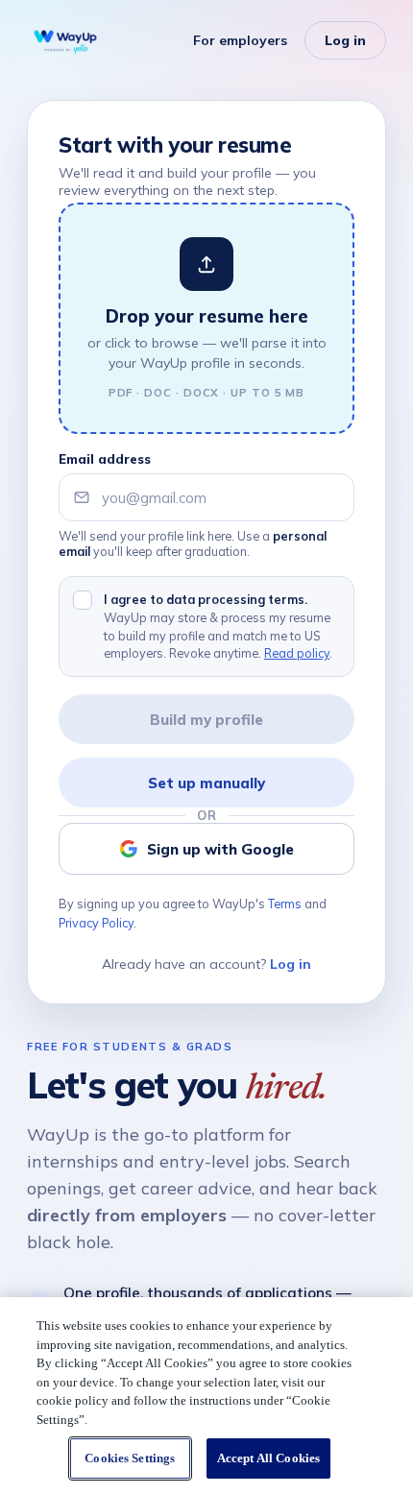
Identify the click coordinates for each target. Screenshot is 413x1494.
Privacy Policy (96, 922)
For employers (240, 40)
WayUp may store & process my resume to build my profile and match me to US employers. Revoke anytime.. (218, 626)
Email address (105, 459)
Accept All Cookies (268, 1458)
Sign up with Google (220, 849)
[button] (206, 318)
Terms (285, 903)
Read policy (296, 653)
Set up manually (206, 783)
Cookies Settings (130, 1458)
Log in (345, 40)
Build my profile (206, 720)
